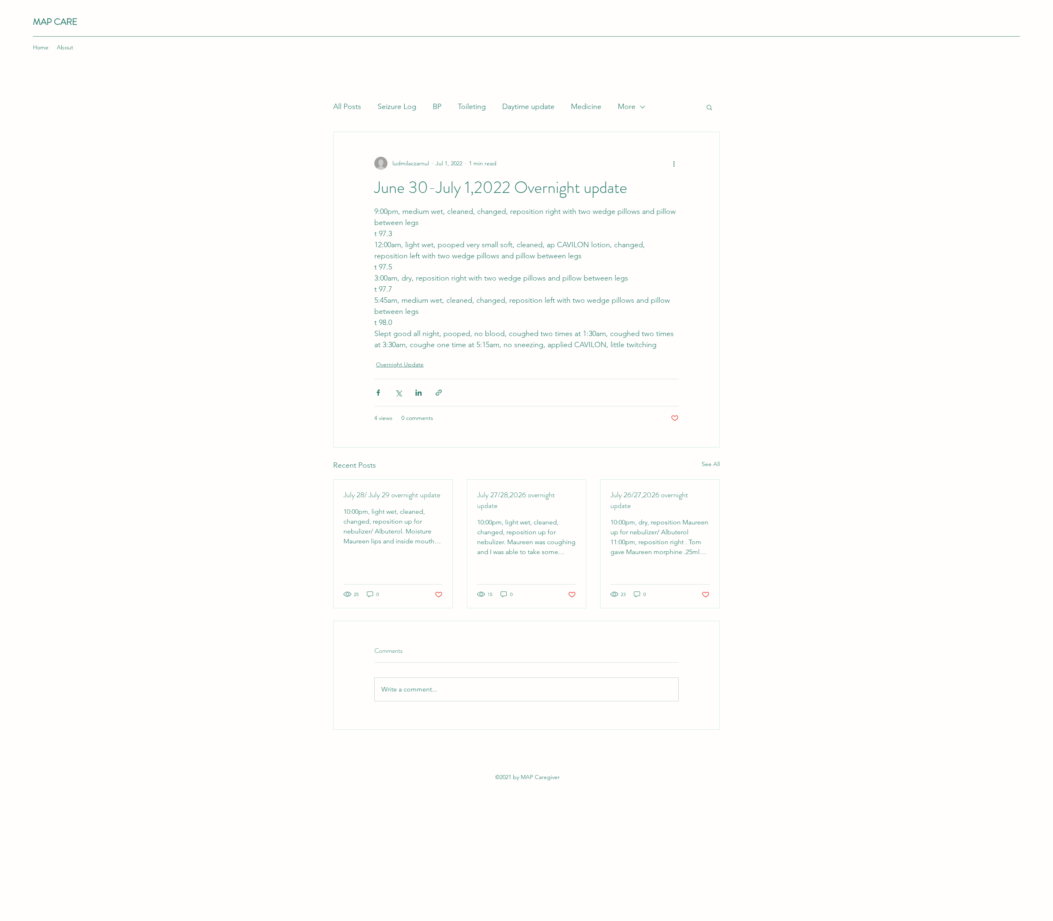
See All (711, 464)
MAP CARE (55, 21)
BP (437, 106)
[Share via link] (439, 393)
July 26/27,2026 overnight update (649, 500)
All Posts (347, 106)
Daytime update (528, 106)
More (627, 106)
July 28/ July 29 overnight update (391, 494)
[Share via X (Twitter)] (398, 393)
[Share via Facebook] (378, 393)
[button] (709, 107)
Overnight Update (400, 364)
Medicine (586, 106)
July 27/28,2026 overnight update (516, 500)
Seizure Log (397, 106)
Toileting (472, 106)
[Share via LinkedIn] (418, 393)
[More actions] (674, 163)
